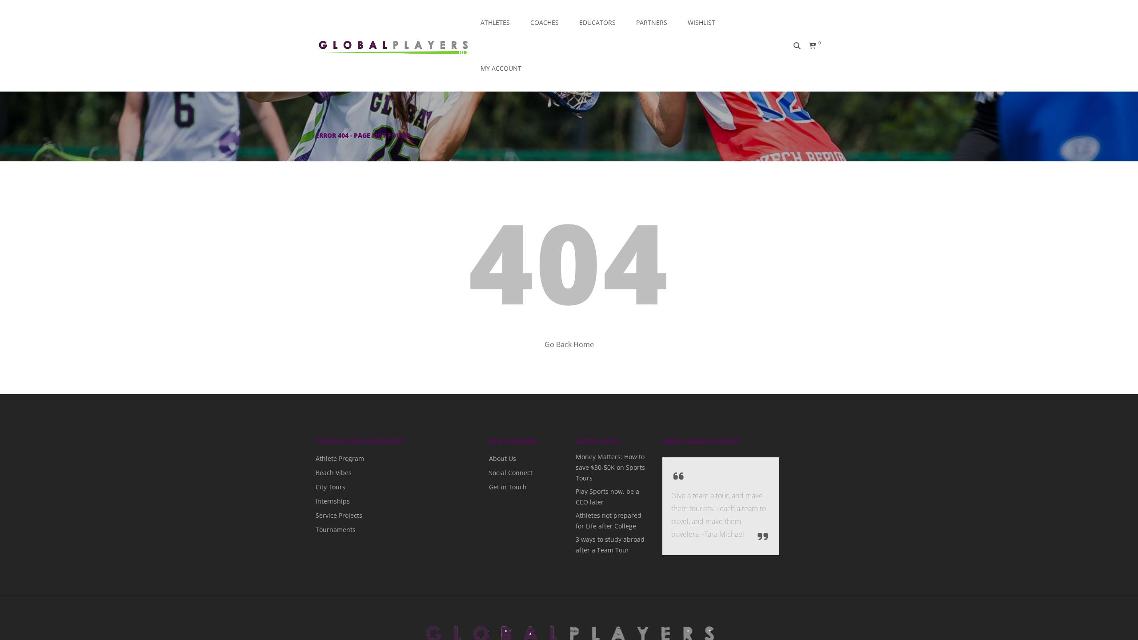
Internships (329, 501)
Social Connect (507, 472)
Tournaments (332, 529)
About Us (500, 458)
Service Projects (335, 515)
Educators (597, 22)
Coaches (544, 22)
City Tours (328, 487)
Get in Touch (504, 487)
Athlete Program (336, 458)
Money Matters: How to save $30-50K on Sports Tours (610, 467)
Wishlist (701, 22)
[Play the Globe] (393, 45)
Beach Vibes (331, 472)
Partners (651, 22)
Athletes (495, 22)
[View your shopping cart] (808, 45)
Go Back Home (569, 344)
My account (501, 68)
